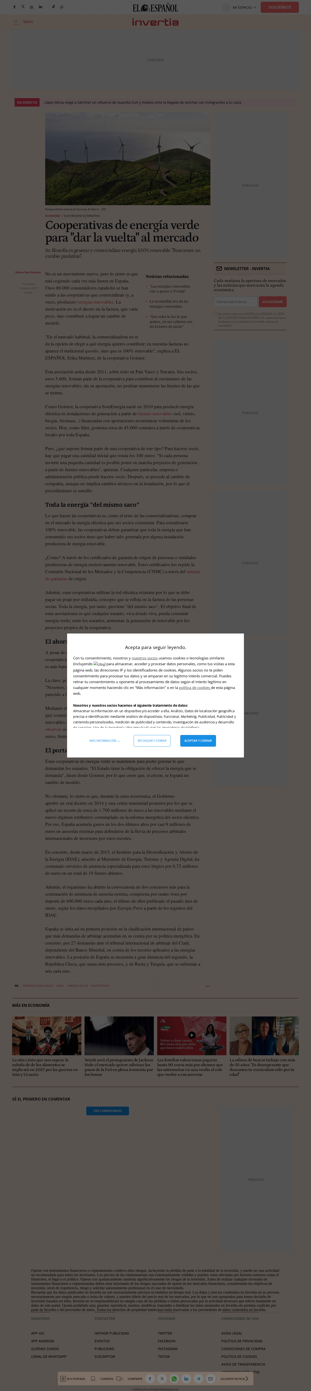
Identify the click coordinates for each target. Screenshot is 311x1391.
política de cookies (195, 687)
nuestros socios (145, 658)
